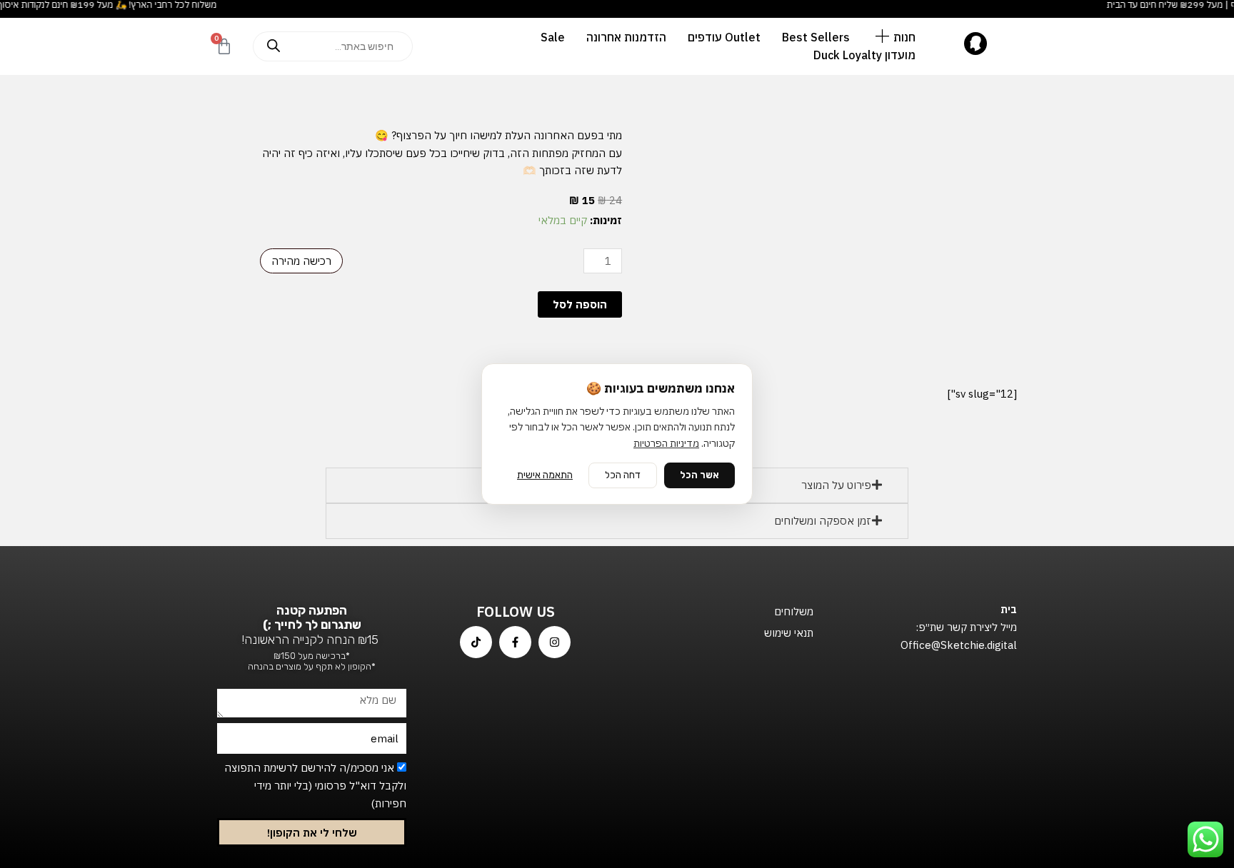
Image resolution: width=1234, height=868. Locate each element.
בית (1008, 609)
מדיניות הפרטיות (666, 443)
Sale (553, 37)
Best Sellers (816, 37)
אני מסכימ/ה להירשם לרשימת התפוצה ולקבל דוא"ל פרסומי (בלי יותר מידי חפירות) (315, 785)
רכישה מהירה (301, 261)
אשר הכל (699, 475)
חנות (904, 37)
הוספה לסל (580, 304)
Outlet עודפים (724, 37)
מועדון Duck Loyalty (864, 55)
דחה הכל (623, 475)
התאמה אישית (545, 475)
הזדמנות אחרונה (626, 37)
